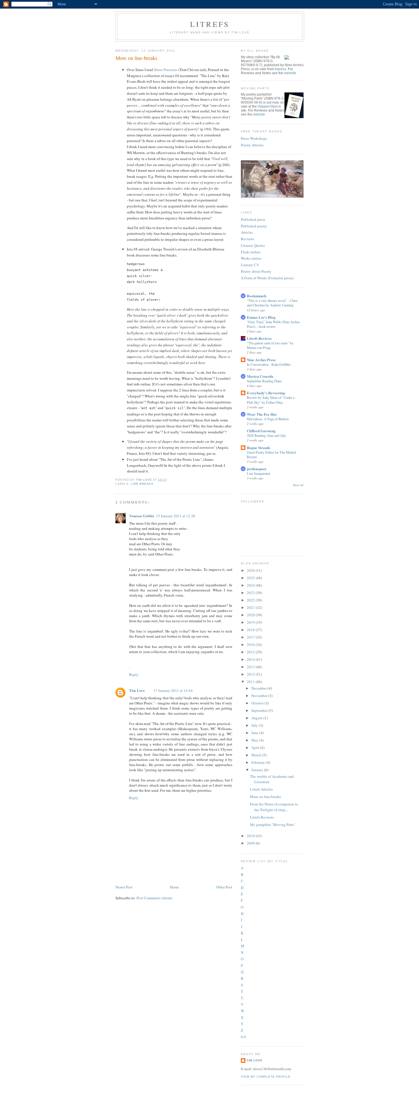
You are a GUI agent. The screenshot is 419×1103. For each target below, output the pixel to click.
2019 (251, 622)
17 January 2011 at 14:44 (173, 690)
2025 (251, 577)
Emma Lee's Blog (261, 317)
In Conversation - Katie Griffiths (269, 364)
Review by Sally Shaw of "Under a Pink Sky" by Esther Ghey (270, 399)
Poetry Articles (252, 145)
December (259, 688)
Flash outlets (251, 251)
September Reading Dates (264, 381)
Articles (247, 232)
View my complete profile (265, 1076)
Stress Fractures (166, 69)
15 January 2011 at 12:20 (175, 515)
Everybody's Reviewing (266, 392)
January (257, 769)
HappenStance (269, 106)
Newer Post (124, 887)
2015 (251, 651)
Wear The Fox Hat (261, 414)
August (257, 717)
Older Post (224, 887)
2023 (251, 592)
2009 (251, 843)
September (260, 710)
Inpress (280, 69)
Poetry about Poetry (256, 271)
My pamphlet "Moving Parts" (272, 824)
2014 (251, 659)
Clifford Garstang (261, 430)
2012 (251, 674)
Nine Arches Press (261, 359)
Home (174, 887)
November (259, 695)
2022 (251, 600)
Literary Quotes (253, 245)
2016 (251, 644)
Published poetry (254, 226)
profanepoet (256, 468)
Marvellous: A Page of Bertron (268, 419)
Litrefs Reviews (259, 338)
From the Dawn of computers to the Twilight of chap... (274, 806)
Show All (298, 485)
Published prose (253, 219)
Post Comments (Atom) (154, 897)
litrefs (209, 24)
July (255, 725)
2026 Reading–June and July (266, 435)
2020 (251, 614)
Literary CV (250, 264)
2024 (251, 585)
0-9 (243, 1036)
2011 (251, 681)
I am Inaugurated (258, 473)
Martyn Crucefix (260, 376)
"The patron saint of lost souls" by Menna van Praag (270, 345)
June (255, 732)
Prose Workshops (254, 138)
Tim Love (137, 690)
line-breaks (142, 483)
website (290, 73)
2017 (251, 637)
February (258, 762)
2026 (251, 570)
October (258, 703)
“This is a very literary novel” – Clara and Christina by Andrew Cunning (272, 302)
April (255, 747)
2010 (251, 835)
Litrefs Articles (261, 789)
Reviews (247, 238)
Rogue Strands (258, 447)
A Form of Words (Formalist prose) (267, 277)
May (255, 740)
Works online (251, 258)
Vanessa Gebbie (141, 515)
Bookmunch (256, 295)
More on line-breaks (265, 796)
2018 (251, 629)
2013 (251, 666)
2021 (251, 607)
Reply (134, 674)
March (256, 754)
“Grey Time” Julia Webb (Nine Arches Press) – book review (273, 324)
